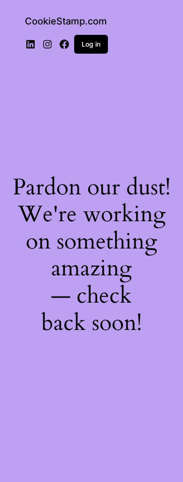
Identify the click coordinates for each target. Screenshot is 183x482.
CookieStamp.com (66, 21)
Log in (91, 44)
